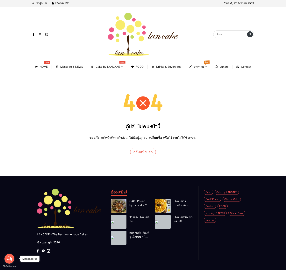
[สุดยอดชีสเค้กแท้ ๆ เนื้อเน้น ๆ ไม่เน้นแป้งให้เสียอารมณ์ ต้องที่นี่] (118, 238)
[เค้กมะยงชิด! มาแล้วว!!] (163, 222)
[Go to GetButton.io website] (9, 266)
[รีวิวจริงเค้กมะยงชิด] (118, 222)
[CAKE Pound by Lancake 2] (118, 206)
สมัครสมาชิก (61, 3)
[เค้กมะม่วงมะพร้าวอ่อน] (163, 206)
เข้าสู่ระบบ (41, 3)
